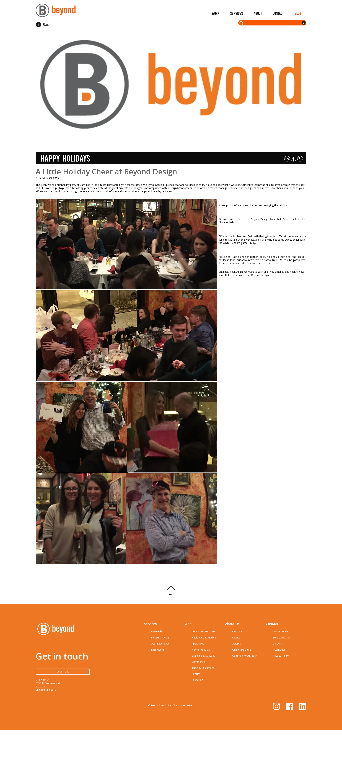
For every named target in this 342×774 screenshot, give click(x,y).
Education (197, 680)
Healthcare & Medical (204, 637)
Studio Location (282, 637)
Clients (236, 637)
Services (236, 13)
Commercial (199, 661)
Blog (298, 13)
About (258, 13)
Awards (236, 643)
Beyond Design (56, 12)
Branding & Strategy (203, 655)
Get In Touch (280, 631)
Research (156, 631)
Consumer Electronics (204, 631)
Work (215, 13)
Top (171, 594)
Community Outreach (244, 655)
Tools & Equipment (203, 667)
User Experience (160, 643)
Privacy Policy (281, 655)
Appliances (198, 643)
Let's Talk (63, 671)
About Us (232, 624)
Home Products (201, 649)
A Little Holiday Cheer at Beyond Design (106, 171)
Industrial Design (160, 637)
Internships (279, 649)
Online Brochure (241, 649)
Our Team (238, 631)
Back (47, 24)
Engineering (157, 649)
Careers (277, 643)
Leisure (196, 674)
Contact (278, 13)
